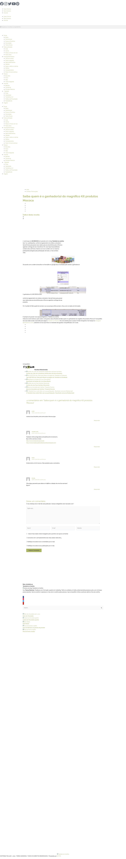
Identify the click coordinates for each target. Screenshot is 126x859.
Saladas (7, 64)
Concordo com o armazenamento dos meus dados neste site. (44, 537)
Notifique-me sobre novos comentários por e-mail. (41, 541)
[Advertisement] (63, 230)
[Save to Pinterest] (28, 367)
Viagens (6, 103)
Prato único (8, 54)
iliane (33, 411)
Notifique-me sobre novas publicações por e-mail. (40, 545)
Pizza (6, 77)
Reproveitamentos (10, 62)
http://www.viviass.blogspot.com (35, 440)
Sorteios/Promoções (32, 191)
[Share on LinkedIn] (31, 367)
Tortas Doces (8, 45)
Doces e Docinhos (10, 41)
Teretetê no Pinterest (53, 320)
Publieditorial (8, 101)
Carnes (7, 51)
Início (27, 189)
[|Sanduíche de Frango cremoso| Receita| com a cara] (8, 755)
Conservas (8, 87)
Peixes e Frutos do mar (11, 52)
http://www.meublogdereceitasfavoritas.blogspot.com (41, 442)
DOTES (59, 856)
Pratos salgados (9, 60)
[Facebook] (23, 597)
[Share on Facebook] (24, 367)
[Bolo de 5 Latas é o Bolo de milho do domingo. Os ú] (71, 771)
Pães (6, 79)
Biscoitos (7, 76)
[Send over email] (33, 367)
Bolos (6, 37)
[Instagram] (23, 599)
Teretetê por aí (9, 97)
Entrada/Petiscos (10, 89)
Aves (6, 49)
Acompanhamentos (9, 56)
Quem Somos (7, 9)
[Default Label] (23, 603)
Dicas (6, 93)
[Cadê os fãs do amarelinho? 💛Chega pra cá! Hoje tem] (102, 762)
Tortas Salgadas (9, 81)
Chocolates (8, 43)
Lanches (6, 83)
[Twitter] (23, 601)
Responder (97, 420)
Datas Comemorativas (11, 72)
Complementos (9, 70)
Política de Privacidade (11, 99)
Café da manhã (9, 58)
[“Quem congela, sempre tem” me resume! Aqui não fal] (118, 764)
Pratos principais (8, 47)
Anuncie (6, 13)
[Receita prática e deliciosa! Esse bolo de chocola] (24, 778)
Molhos (7, 68)
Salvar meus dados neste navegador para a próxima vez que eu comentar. (48, 534)
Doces (5, 35)
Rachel (33, 478)
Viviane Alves (35, 431)
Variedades (8, 95)
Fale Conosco (7, 11)
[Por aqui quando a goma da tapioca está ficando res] (39, 745)
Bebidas (7, 85)
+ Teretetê (6, 91)
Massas (6, 74)
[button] (63, 217)
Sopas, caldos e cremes (11, 66)
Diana (33, 457)
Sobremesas (8, 39)
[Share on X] (26, 367)
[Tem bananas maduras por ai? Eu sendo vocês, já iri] (86, 786)
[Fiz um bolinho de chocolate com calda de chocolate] (55, 782)
